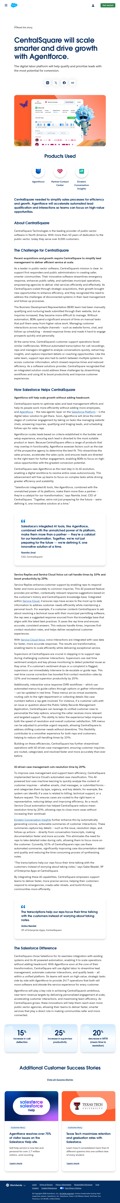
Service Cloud (31, 601)
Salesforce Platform (84, 412)
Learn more (16, 1163)
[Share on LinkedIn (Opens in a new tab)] (47, 83)
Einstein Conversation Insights (81, 185)
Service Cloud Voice (33, 639)
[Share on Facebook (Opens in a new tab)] (64, 83)
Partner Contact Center (60, 183)
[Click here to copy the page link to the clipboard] (73, 83)
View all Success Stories (60, 1079)
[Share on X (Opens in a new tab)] (56, 83)
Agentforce (38, 181)
